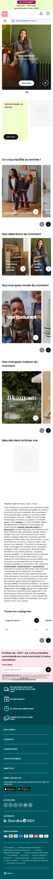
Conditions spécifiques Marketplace (29, 848)
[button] (48, 13)
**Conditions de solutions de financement (35, 860)
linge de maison (32, 527)
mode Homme (23, 566)
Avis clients (24, 855)
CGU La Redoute (12, 855)
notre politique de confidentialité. (24, 679)
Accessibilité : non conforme (16, 863)
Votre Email (7, 664)
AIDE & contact (10, 729)
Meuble (21, 527)
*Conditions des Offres (11, 860)
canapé (18, 522)
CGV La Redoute (9, 848)
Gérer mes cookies (39, 858)
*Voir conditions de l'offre (11, 675)
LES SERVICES (9, 739)
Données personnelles (22, 858)
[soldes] (26, 57)
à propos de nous (10, 749)
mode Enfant (38, 566)
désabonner (24, 678)
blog (23, 588)
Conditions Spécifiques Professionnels (36, 853)
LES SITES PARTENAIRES (12, 758)
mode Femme (10, 566)
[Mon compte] (41, 13)
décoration (9, 529)
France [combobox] (9, 873)
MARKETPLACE (9, 768)
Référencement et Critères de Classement (17, 850)
